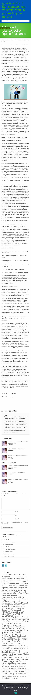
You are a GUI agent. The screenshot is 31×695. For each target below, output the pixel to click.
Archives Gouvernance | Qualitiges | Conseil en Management (13, 614)
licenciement (7, 678)
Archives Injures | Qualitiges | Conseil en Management (12, 621)
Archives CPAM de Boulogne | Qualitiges (20, 585)
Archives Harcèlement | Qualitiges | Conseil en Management (15, 619)
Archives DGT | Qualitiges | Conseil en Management (14, 587)
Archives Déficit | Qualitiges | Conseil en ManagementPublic (15, 595)
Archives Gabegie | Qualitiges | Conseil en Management (14, 609)
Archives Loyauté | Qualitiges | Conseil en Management (13, 629)
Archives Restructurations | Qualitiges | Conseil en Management (13, 643)
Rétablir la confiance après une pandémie (16, 448)
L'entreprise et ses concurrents (9, 546)
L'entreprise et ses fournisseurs (9, 549)
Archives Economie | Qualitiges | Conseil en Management (15, 599)
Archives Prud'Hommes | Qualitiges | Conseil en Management (15, 639)
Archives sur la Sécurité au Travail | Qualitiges (15, 658)
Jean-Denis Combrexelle (21, 676)
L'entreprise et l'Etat (7, 539)
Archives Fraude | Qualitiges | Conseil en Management (14, 605)
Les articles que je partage (8, 554)
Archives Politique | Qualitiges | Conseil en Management (14, 637)
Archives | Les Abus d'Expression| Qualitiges (15, 676)
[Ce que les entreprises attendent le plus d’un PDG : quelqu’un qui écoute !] (4, 444)
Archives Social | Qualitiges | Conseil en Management (15, 652)
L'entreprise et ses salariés (8, 551)
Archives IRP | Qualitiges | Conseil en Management (15, 623)
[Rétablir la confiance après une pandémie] (4, 451)
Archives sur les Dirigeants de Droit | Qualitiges (14, 664)
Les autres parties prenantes (8, 556)
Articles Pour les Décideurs (10, 39)
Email (16, 515)
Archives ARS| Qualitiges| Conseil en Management (14, 575)
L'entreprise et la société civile (9, 542)
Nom (16, 511)
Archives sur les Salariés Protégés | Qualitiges (13, 672)
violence (15, 678)
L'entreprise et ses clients (8, 544)
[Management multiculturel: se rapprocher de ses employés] (4, 458)
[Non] (29, 689)
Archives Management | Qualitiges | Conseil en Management (15, 632)
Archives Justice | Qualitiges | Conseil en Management (13, 626)
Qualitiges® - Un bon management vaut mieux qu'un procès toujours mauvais (13, 10)
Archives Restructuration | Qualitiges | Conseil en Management (13, 646)
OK (16, 692)
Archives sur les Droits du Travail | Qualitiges (14, 667)
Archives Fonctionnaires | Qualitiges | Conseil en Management (15, 603)
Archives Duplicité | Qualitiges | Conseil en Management (14, 593)
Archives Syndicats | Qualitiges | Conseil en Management (15, 674)
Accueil (3, 39)
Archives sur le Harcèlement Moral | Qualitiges (14, 662)
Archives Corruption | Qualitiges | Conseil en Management (15, 583)
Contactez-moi (5, 28)
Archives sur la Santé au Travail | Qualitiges (13, 656)
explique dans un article (12, 45)
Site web (17, 518)
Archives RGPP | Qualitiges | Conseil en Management (15, 647)
